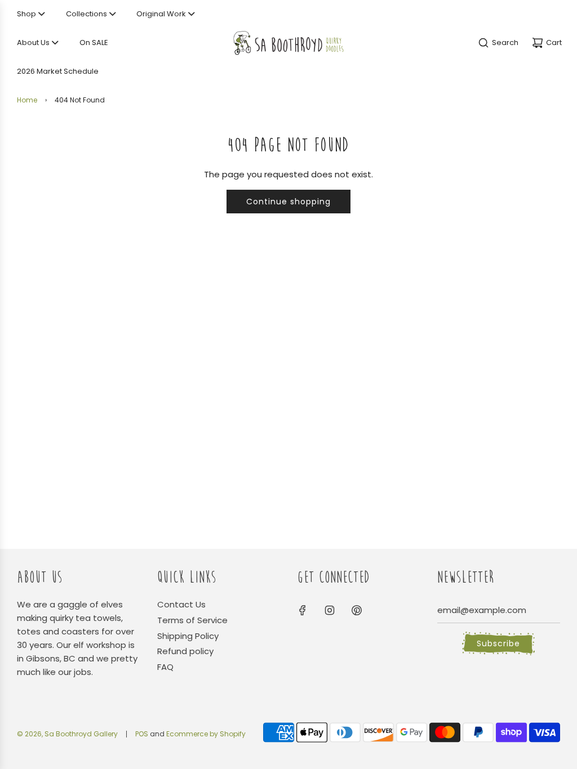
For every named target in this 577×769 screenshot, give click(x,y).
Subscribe (498, 643)
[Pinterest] (356, 610)
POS (141, 734)
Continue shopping (288, 201)
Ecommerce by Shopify (206, 734)
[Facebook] (302, 610)
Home (27, 100)
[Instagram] (329, 610)
